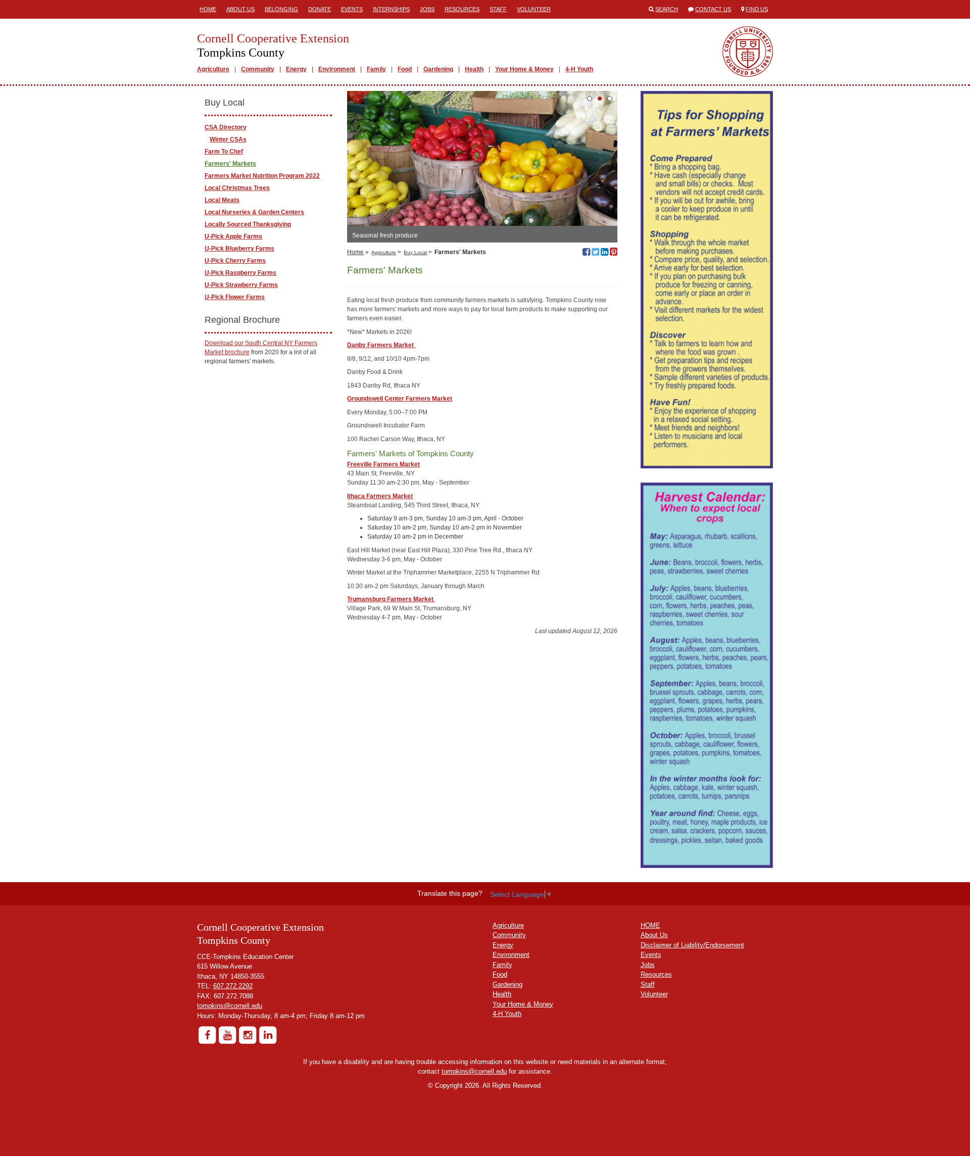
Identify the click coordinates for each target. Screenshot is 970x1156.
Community (257, 69)
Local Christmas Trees (237, 187)
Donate (319, 9)
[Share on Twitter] (595, 253)
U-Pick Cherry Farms (235, 260)
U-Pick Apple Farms (233, 236)
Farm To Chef (224, 151)
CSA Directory (226, 127)
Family (376, 69)
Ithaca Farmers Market (380, 496)
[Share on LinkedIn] (604, 253)
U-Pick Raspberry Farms (240, 272)
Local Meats (222, 200)
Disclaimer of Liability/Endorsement (692, 945)
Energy (296, 69)
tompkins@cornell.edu (229, 1005)
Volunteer (534, 9)
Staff (498, 9)
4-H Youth (579, 69)
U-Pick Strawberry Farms (241, 284)
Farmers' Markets (230, 163)
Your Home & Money (524, 69)
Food (405, 69)
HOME (650, 925)
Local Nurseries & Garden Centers (254, 212)
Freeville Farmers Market (383, 464)
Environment (336, 69)
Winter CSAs (228, 139)
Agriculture (213, 69)
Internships (391, 9)
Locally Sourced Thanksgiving (248, 224)
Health (474, 69)
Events (352, 9)
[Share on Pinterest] (613, 253)
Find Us (757, 9)
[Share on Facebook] (586, 253)
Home (208, 9)
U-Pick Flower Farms (235, 297)
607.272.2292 (233, 986)
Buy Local (415, 252)
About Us (240, 9)
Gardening (438, 69)
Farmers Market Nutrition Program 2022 (262, 175)
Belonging (281, 9)
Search (666, 9)
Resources (462, 9)
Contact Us (713, 9)
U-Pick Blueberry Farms (239, 248)
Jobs (427, 9)
